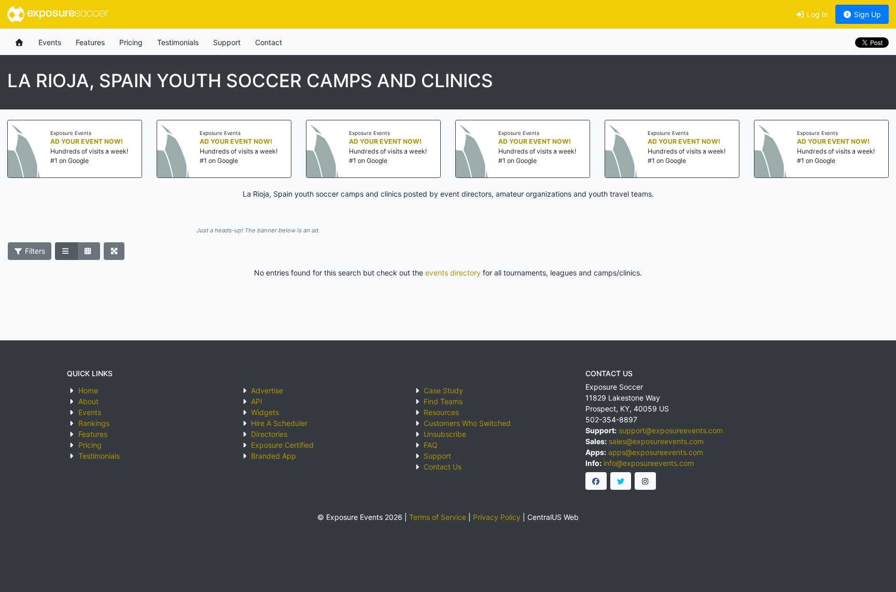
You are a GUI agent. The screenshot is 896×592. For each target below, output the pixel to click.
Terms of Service (437, 517)
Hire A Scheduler (279, 423)
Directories (269, 434)
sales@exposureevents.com (656, 441)
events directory (453, 272)
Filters (34, 250)
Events (49, 42)
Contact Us (442, 466)
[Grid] (88, 251)
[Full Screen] (114, 251)
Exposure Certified (282, 444)
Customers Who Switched (467, 423)
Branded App (273, 455)
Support (227, 42)
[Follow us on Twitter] (621, 481)
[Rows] (66, 251)
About (88, 401)
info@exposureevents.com (649, 463)
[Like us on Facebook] (596, 481)
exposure (66, 14)
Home (88, 390)
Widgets (265, 412)
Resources (441, 412)
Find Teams (443, 401)
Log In (816, 14)
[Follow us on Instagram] (645, 481)
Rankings (93, 423)
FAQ (431, 444)
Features (90, 42)
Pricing (131, 42)
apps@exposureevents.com (655, 452)
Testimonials (178, 42)
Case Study (443, 390)
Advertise (267, 390)
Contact (268, 42)
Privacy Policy (497, 517)
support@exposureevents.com (671, 430)
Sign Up (866, 14)
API (256, 401)
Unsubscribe (445, 434)
